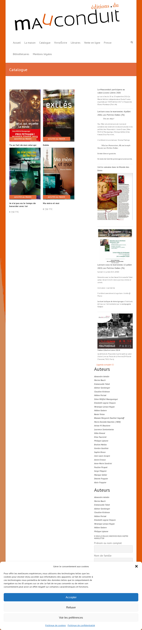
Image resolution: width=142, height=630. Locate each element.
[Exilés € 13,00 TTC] (58, 112)
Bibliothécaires (21, 54)
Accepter (71, 597)
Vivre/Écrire (60, 42)
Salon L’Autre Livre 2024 (108, 350)
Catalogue (44, 42)
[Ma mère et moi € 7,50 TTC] (58, 170)
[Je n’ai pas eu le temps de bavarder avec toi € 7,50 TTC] (24, 170)
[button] (136, 566)
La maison (30, 42)
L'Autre (100, 356)
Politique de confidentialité (81, 625)
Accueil (17, 42)
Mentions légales (42, 54)
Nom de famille (102, 555)
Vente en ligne (92, 42)
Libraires (75, 42)
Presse (107, 42)
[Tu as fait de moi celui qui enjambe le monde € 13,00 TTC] (24, 112)
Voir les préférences (71, 617)
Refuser (71, 607)
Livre (104, 356)
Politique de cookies (55, 625)
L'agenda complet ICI (105, 364)
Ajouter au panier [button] (22, 139)
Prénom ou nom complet (108, 543)
